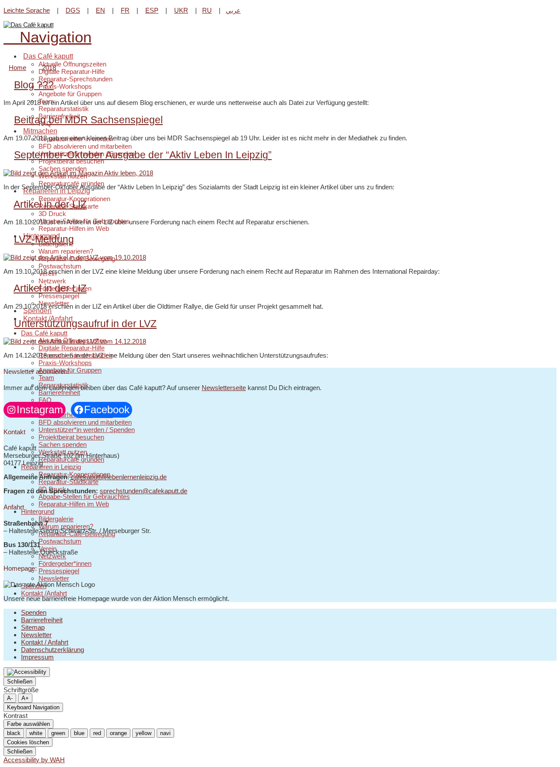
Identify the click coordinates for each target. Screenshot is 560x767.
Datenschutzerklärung (52, 649)
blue (79, 733)
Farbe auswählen (28, 724)
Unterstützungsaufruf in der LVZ (85, 323)
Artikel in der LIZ (50, 204)
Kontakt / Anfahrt (44, 642)
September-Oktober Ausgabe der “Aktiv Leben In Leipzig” (143, 155)
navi (165, 733)
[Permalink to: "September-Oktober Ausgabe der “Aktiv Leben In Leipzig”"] (78, 173)
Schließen (19, 681)
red (97, 733)
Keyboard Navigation (33, 707)
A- (10, 698)
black (14, 733)
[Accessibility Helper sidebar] (27, 672)
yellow (143, 733)
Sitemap (33, 627)
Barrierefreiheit (42, 620)
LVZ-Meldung (44, 239)
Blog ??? (34, 85)
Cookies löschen (28, 742)
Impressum (37, 657)
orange (118, 733)
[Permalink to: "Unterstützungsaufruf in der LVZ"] (75, 341)
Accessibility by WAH (34, 760)
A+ (25, 698)
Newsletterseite (224, 387)
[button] (47, 36)
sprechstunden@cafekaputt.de (143, 491)
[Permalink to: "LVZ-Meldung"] (75, 257)
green (58, 733)
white (35, 733)
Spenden (33, 612)
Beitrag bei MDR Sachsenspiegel (88, 120)
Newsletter (36, 634)
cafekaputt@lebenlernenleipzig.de (119, 477)
